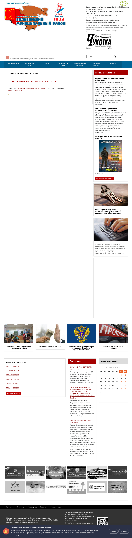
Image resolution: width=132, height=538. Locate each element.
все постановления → (13, 393)
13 (113, 382)
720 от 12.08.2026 (12, 370)
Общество (46, 63)
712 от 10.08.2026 (12, 388)
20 (113, 385)
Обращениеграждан (96, 64)
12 (109, 382)
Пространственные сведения (79, 64)
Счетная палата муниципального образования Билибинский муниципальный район (81, 348)
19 (109, 385)
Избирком (112, 63)
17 (101, 385)
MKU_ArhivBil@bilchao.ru (114, 31)
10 (101, 382)
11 (105, 382)
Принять (113, 531)
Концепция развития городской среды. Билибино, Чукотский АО (33, 59)
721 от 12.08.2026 (12, 366)
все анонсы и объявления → (104, 178)
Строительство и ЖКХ (63, 64)
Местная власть (13, 63)
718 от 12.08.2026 (12, 379)
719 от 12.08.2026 (12, 375)
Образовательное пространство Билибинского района (19, 347)
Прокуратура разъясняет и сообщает (113, 347)
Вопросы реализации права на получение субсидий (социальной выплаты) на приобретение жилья (108, 211)
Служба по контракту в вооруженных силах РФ (109, 137)
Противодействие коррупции (50, 346)
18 (105, 385)
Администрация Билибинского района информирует (109, 79)
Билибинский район (29, 64)
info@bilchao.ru (96, 18)
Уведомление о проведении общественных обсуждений (106, 109)
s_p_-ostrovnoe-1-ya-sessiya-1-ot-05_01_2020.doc (32, 88)
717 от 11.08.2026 (12, 383)
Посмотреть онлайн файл (15, 90)
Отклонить (123, 531)
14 (117, 382)
